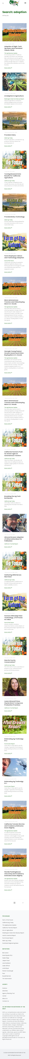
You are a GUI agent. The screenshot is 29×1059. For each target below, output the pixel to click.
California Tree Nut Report (9, 928)
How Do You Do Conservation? (9, 661)
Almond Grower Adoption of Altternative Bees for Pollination (14, 539)
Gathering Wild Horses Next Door (12, 576)
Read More (7, 68)
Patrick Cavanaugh (7, 971)
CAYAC (4, 996)
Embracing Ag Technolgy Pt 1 (13, 782)
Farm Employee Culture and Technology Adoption (14, 257)
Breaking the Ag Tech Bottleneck (12, 497)
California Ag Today (7, 922)
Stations (4, 988)
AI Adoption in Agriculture (14, 96)
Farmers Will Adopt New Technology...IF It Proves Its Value (13, 617)
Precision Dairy (10, 135)
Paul (3, 973)
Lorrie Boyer (5, 968)
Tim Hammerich (7, 978)
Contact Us (5, 1001)
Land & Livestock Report (9, 935)
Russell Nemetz (6, 976)
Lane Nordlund (6, 963)
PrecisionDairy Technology (14, 217)
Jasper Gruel (5, 960)
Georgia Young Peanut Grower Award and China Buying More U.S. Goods (14, 353)
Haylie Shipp (5, 958)
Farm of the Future (7, 920)
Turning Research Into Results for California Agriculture (12, 176)
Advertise (5, 991)
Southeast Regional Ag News (10, 943)
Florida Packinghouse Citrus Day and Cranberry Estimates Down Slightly (14, 874)
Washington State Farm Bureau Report (13, 933)
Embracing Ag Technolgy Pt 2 (13, 740)
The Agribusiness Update (9, 925)
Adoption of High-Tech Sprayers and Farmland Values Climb (13, 48)
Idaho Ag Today (6, 940)
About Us (4, 998)
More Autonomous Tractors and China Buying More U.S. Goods (14, 302)
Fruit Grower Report (7, 938)
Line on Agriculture (7, 930)
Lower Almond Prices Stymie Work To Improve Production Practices (13, 703)
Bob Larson (5, 953)
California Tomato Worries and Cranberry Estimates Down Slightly (14, 826)
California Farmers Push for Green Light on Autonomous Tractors (13, 454)
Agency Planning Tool (8, 993)
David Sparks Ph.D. (7, 955)
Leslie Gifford (6, 965)
